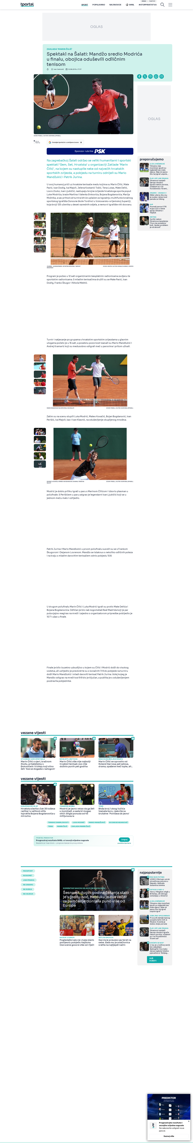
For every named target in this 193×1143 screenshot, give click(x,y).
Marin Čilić (62, 826)
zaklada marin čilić (80, 826)
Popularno (98, 5)
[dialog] (168, 1117)
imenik (144, 1)
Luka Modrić (79, 822)
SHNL (131, 5)
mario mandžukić (97, 822)
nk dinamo (28, 885)
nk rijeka (27, 889)
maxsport (28, 871)
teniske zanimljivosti (58, 822)
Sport (84, 5)
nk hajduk (28, 894)
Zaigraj (124, 840)
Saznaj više (169, 1136)
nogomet (27, 875)
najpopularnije (151, 872)
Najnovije (115, 5)
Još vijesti (152, 959)
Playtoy (152, 1)
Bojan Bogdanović (118, 822)
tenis (50, 826)
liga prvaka (28, 880)
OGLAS (96, 27)
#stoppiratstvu (148, 5)
